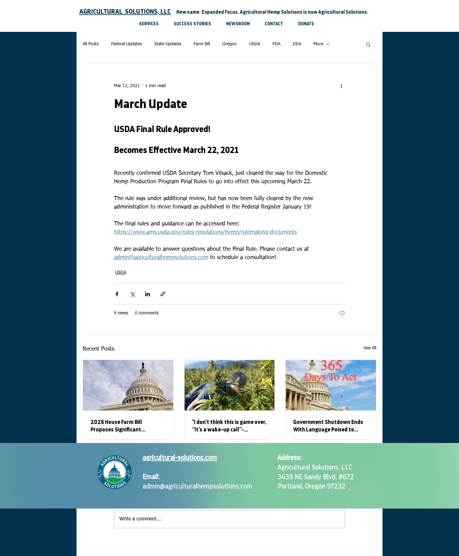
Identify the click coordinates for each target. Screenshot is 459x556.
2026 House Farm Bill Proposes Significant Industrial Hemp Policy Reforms (118, 426)
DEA (297, 44)
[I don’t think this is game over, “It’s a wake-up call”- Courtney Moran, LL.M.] (230, 385)
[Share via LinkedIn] (148, 294)
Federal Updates (126, 44)
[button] (368, 44)
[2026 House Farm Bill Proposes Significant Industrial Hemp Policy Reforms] (128, 385)
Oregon (229, 44)
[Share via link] (163, 294)
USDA (254, 44)
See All (370, 348)
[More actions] (341, 86)
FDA (276, 44)
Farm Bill (202, 44)
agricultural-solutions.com (180, 457)
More (318, 44)
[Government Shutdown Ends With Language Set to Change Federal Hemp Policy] (331, 385)
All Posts (91, 44)
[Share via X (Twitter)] (132, 294)
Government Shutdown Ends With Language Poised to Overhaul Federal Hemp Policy (329, 426)
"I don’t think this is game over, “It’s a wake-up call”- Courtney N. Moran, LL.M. (229, 426)
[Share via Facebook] (117, 294)
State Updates (167, 44)
